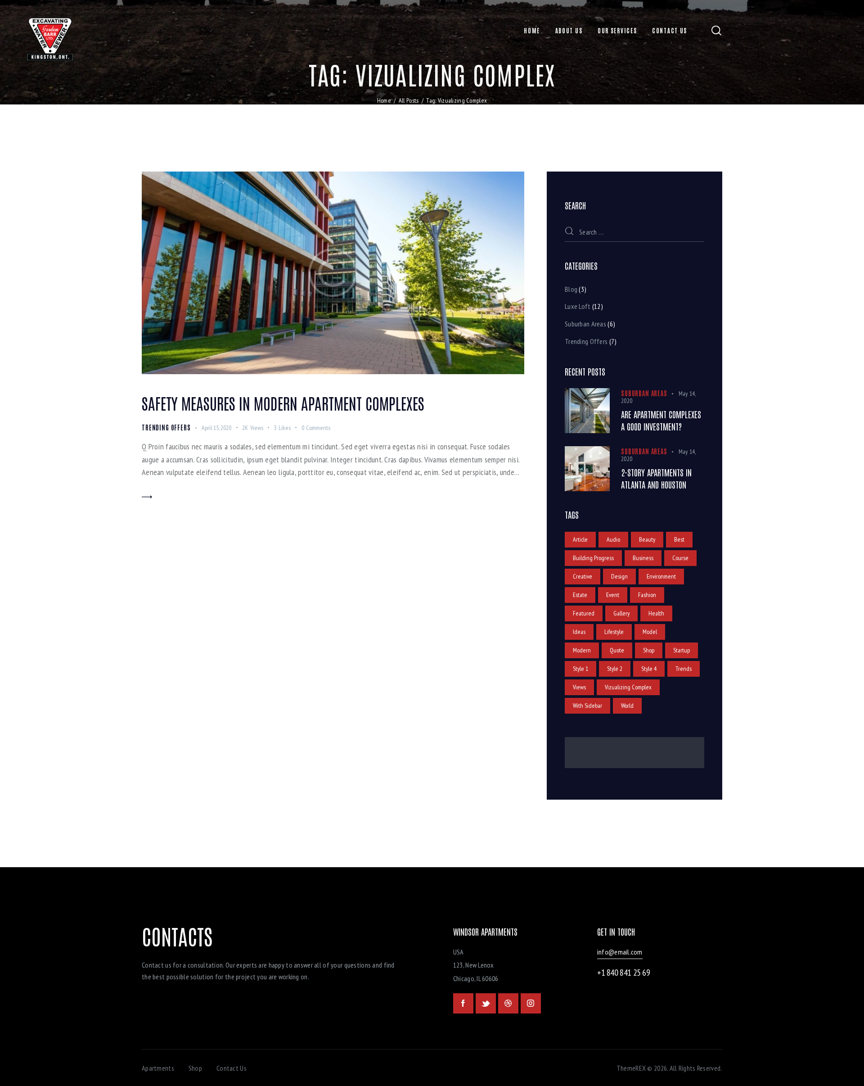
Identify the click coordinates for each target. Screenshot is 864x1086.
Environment (661, 576)
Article (580, 539)
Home (384, 100)
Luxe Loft (578, 306)
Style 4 (649, 669)
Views (579, 687)
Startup (681, 650)
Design (619, 576)
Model (650, 632)
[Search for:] (634, 231)
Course (680, 558)
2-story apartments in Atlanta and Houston (656, 478)
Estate (580, 595)
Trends (683, 669)
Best (679, 539)
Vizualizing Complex (628, 687)
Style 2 (614, 669)
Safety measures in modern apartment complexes (283, 403)
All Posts (409, 100)
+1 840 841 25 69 (623, 972)
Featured (583, 613)
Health (656, 613)
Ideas (579, 632)
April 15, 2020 (216, 428)
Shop (648, 650)
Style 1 (580, 669)
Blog (571, 289)
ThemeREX (631, 1067)
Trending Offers (166, 427)
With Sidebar (587, 705)
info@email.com (620, 951)
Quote (617, 650)
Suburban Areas (585, 323)
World (627, 705)
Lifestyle (614, 632)
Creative (582, 576)
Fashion (647, 595)
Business (643, 558)
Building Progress (593, 558)
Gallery (621, 613)
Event (612, 595)
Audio (613, 539)
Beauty (647, 539)
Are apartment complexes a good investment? (661, 420)
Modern (582, 650)
